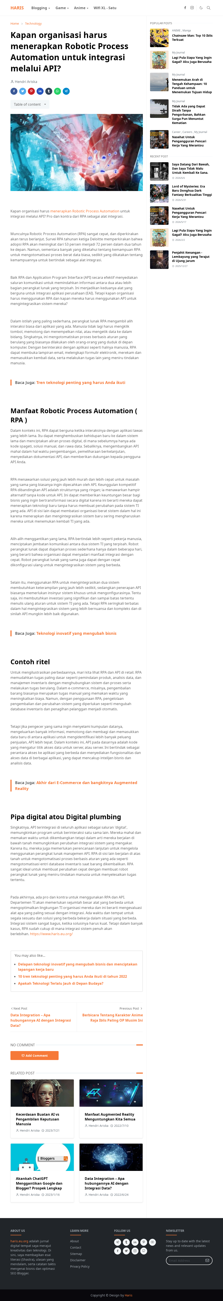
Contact (75, 1247)
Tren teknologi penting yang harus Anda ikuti (80, 382)
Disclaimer (78, 1260)
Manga (186, 30)
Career (176, 132)
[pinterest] (143, 1242)
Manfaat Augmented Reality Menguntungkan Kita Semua (110, 1117)
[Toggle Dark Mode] (201, 7)
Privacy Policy (80, 1266)
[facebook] (185, 7)
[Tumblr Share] (48, 91)
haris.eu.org (19, 1241)
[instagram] (192, 7)
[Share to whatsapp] (57, 91)
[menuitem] (39, 8)
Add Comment (37, 1055)
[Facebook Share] (13, 91)
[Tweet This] (22, 91)
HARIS (17, 8)
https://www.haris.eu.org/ (51, 933)
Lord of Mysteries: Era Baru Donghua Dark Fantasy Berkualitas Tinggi (192, 190)
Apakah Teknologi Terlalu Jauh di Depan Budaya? (60, 983)
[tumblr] (126, 1242)
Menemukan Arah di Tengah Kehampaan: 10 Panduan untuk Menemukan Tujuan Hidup (192, 85)
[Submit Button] (207, 1260)
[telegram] (117, 1242)
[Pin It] (31, 91)
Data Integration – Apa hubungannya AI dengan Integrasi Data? (106, 1183)
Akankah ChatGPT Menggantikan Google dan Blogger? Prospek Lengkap (39, 1183)
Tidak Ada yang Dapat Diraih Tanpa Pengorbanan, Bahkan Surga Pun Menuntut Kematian (188, 114)
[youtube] (152, 1242)
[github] (143, 1251)
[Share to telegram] (66, 91)
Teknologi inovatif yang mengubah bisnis (76, 633)
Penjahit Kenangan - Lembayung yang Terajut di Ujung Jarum (190, 256)
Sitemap (76, 1254)
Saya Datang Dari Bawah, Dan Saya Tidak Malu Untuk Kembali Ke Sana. (190, 168)
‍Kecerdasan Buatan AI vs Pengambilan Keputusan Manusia (37, 1119)
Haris (128, 1295)
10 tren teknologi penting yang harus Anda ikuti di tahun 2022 (72, 976)
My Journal (178, 52)
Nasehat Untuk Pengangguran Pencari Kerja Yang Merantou (189, 141)
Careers (187, 132)
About (74, 1241)
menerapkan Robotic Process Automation (84, 211)
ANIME (176, 30)
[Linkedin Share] (40, 91)
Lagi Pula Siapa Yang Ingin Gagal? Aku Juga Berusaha (192, 59)
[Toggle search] (209, 8)
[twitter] (126, 1251)
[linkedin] (135, 1242)
